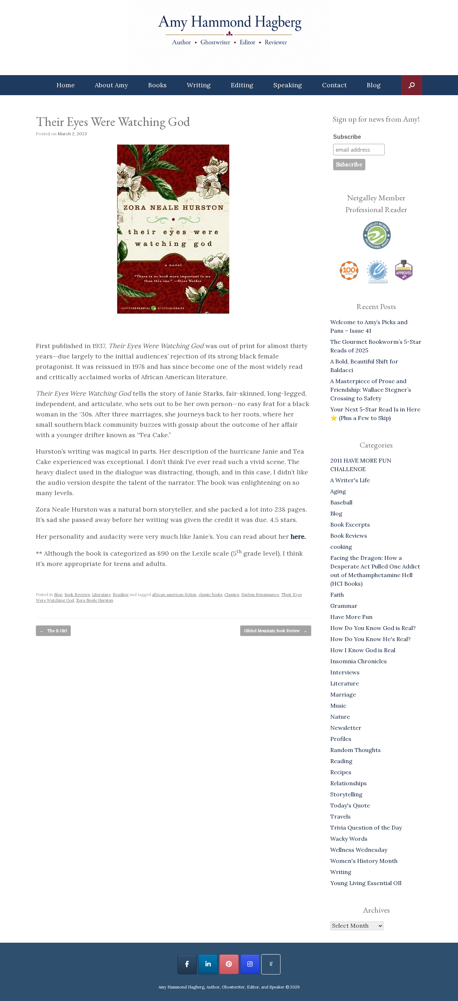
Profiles (340, 738)
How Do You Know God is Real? (373, 627)
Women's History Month (364, 860)
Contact (334, 85)
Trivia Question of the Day (366, 827)
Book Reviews (77, 594)
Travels (340, 816)
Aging (338, 491)
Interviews (345, 672)
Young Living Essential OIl (365, 883)
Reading (120, 594)
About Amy (111, 85)
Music (338, 705)
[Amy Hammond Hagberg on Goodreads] (271, 964)
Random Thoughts (355, 749)
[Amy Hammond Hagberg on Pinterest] (229, 964)
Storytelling (346, 794)
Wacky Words (348, 838)
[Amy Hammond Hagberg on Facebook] (187, 964)
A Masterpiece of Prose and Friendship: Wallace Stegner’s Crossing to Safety (370, 389)
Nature (340, 716)
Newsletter (345, 727)
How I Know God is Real (362, 650)
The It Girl (53, 630)
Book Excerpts (350, 524)
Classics (231, 594)
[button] (411, 85)
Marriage (343, 694)
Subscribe (347, 137)
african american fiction (174, 594)
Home (66, 85)
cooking (341, 546)
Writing (199, 85)
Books (157, 85)
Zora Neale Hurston (94, 600)
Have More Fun (351, 616)
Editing (242, 85)
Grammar (343, 605)
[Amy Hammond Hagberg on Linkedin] (208, 964)
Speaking (287, 85)
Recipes (340, 772)
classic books (210, 594)
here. (298, 536)
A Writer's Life (350, 480)
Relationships (348, 783)
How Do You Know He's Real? (370, 639)
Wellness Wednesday (358, 849)
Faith (337, 594)
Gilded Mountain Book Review (275, 630)
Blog (374, 85)
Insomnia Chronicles (358, 661)
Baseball (341, 502)
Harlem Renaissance (260, 594)
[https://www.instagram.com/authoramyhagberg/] (250, 964)
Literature (101, 594)
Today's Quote (350, 805)
